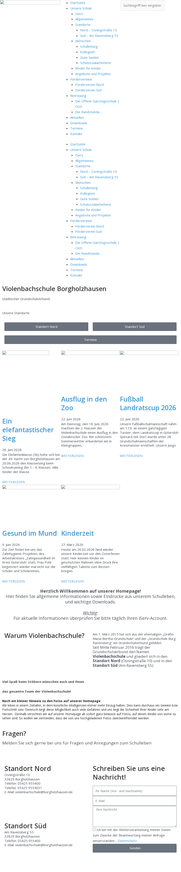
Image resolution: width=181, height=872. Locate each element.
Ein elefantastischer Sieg (28, 430)
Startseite (77, 2)
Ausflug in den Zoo (84, 403)
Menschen (83, 41)
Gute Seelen (89, 57)
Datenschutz (127, 840)
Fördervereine (81, 79)
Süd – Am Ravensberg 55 (99, 35)
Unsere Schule (81, 8)
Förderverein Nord (89, 84)
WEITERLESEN (13, 482)
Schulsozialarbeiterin (95, 62)
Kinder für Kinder (88, 68)
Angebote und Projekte (93, 73)
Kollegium (87, 52)
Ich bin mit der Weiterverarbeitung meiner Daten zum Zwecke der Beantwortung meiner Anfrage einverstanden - (132, 835)
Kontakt (76, 134)
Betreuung (78, 95)
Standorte (82, 24)
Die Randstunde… (88, 112)
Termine (76, 128)
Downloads (78, 123)
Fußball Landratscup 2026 (148, 403)
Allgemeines (84, 19)
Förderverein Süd (88, 90)
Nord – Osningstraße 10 (98, 30)
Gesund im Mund (29, 533)
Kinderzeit (77, 533)
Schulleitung (89, 46)
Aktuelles (77, 117)
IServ (79, 13)
